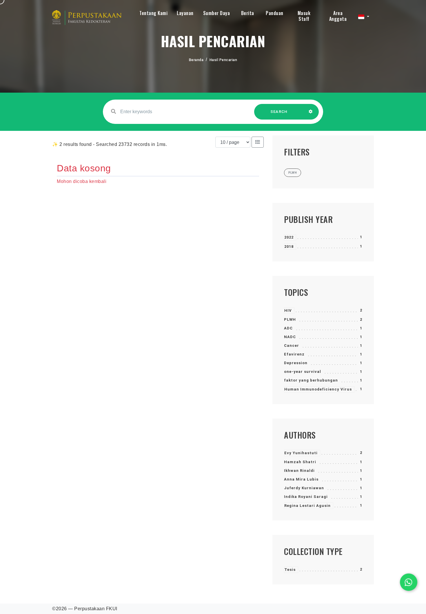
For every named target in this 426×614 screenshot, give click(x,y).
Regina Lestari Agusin (307, 505)
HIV (288, 310)
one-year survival (302, 371)
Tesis (290, 569)
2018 (289, 246)
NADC (290, 337)
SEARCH (279, 111)
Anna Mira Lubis (301, 479)
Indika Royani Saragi (306, 496)
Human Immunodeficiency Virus (318, 389)
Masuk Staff (304, 16)
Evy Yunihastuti (301, 453)
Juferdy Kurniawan (304, 488)
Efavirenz (294, 354)
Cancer (291, 345)
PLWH (290, 319)
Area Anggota (338, 16)
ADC (288, 328)
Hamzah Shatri (300, 462)
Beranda (196, 60)
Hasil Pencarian (223, 60)
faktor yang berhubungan (311, 380)
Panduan (274, 13)
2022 (289, 237)
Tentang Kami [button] (153, 13)
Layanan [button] (185, 13)
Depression (295, 363)
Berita (247, 13)
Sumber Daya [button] (216, 13)
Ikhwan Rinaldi (299, 470)
